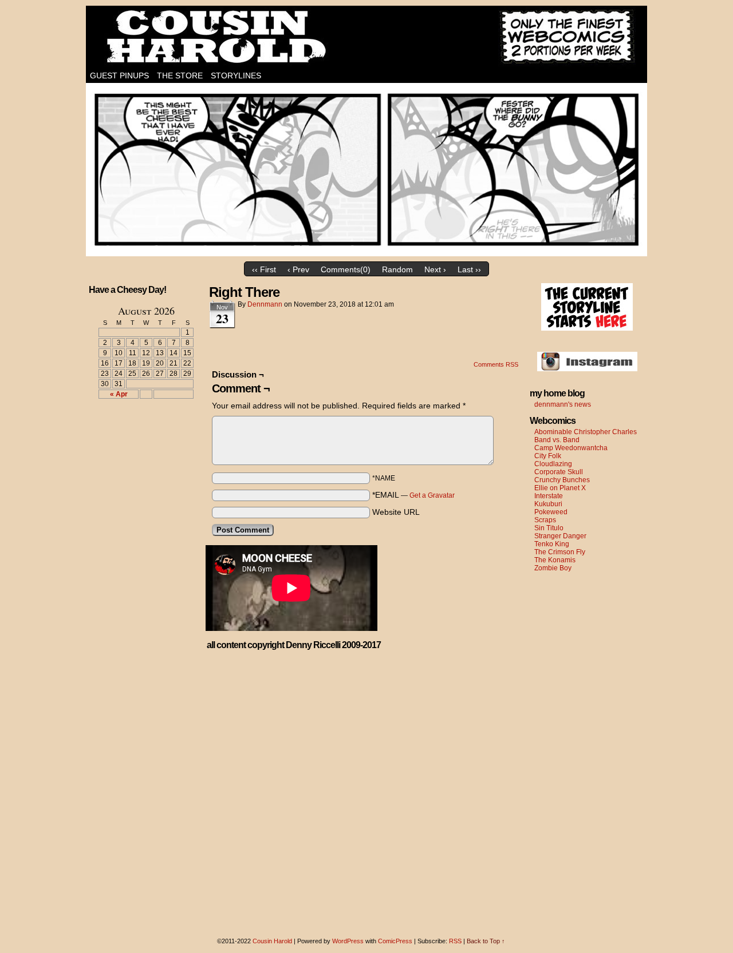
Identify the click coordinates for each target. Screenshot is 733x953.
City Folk (547, 456)
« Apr (119, 394)
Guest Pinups (119, 75)
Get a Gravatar (432, 495)
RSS (455, 941)
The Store (180, 75)
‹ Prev (298, 269)
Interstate (548, 496)
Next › (435, 269)
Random (397, 269)
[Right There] (366, 253)
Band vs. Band (557, 440)
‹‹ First (264, 269)
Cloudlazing (553, 464)
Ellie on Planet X (560, 488)
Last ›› (469, 269)
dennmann (264, 304)
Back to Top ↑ (486, 941)
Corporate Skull (558, 472)
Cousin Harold (366, 37)
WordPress (348, 941)
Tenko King (551, 544)
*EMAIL (413, 494)
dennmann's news (562, 404)
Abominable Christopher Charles (585, 432)
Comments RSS (496, 364)
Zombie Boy (553, 568)
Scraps (545, 520)
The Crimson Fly (559, 552)
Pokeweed (551, 512)
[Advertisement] (139, 450)
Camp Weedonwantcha (571, 448)
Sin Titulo (548, 528)
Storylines (236, 75)
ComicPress (395, 941)
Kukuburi (548, 504)
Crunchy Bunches (562, 480)
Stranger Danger (560, 536)
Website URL (396, 512)
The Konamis (555, 560)
